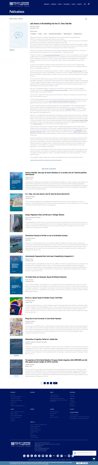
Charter (52, 415)
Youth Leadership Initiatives (17, 411)
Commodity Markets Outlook (80, 120)
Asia (45, 33)
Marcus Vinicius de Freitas (33, 217)
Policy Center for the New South (38, 424)
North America (67, 33)
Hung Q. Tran (29, 259)
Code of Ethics (34, 431)
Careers (12, 420)
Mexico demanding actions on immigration (56, 90)
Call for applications (16, 417)
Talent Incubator (54, 417)
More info (46, 463)
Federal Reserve (77, 131)
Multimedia (67, 4)
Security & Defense (15, 398)
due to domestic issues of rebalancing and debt (62, 101)
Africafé (72, 400)
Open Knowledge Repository (18, 405)
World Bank (79, 130)
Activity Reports (34, 428)
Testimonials (53, 413)
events (60, 4)
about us (32, 422)
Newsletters (33, 435)
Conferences (73, 402)
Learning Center (34, 437)
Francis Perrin (29, 177)
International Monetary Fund (37, 131)
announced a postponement (52, 55)
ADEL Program (14, 413)
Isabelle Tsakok (29, 364)
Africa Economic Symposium (57, 398)
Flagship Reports (74, 412)
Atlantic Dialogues (54, 396)
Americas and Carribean (55, 33)
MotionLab (72, 405)
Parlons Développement (16, 415)
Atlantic (72, 409)
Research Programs (35, 426)
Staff (31, 433)
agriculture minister (77, 70)
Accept (79, 463)
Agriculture (13, 402)
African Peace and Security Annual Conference (58, 401)
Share (12, 50)
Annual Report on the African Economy (79, 416)
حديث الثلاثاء (72, 398)
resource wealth (37, 123)
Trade (40, 33)
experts (79, 4)
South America (77, 33)
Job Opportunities (54, 411)
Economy (33, 33)
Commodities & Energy (16, 400)
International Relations (16, 396)
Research (46, 4)
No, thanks (85, 463)
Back (86, 18)
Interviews (72, 396)
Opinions (53, 4)
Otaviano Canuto (35, 26)
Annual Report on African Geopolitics (79, 418)
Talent (73, 4)
